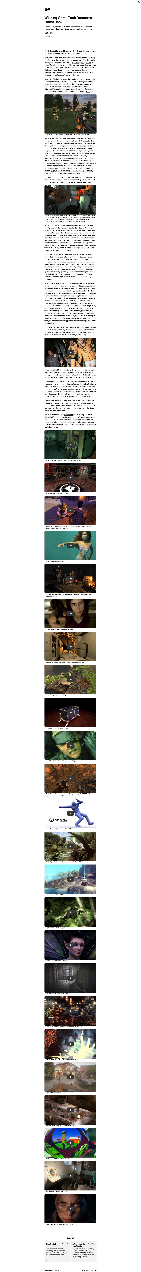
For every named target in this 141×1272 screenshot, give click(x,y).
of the (88, 63)
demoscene (68, 415)
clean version (69, 219)
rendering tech (76, 171)
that (77, 269)
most (46, 65)
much (84, 269)
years (62, 65)
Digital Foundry (54, 417)
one (82, 63)
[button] (70, 200)
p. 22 (88, 92)
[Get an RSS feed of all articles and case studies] (57, 1270)
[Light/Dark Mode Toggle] (139, 2)
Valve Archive (58, 221)
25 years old (67, 51)
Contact (83, 1270)
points (72, 372)
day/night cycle (66, 173)
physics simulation (60, 171)
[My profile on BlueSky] (60, 1270)
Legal (87, 1270)
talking (65, 372)
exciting (54, 65)
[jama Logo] (96, 1270)
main (58, 372)
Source (85, 134)
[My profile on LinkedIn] (58, 1270)
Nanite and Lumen (70, 386)
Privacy (92, 1270)
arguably (75, 63)
